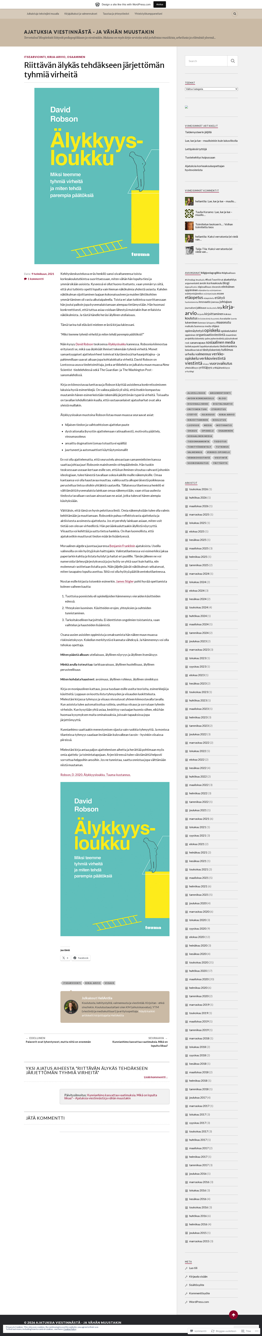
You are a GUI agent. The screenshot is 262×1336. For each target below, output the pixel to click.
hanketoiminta (191, 302)
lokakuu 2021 (197, 827)
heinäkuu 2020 (198, 945)
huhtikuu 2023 (198, 700)
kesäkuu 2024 (197, 599)
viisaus (109, 983)
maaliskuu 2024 (199, 624)
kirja (219, 307)
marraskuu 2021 (199, 818)
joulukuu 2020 (198, 903)
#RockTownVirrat (214, 279)
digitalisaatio (223, 404)
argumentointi (192, 283)
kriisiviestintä (204, 318)
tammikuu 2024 (199, 632)
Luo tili (193, 1268)
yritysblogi (189, 371)
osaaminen (76, 56)
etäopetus (194, 297)
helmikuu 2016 (198, 1224)
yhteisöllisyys (192, 367)
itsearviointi (35, 56)
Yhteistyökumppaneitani (148, 13)
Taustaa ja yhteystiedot (116, 13)
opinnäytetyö (194, 331)
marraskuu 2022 (199, 742)
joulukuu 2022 (198, 734)
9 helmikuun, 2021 (43, 273)
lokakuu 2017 (197, 1114)
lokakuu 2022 (197, 751)
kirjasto (200, 314)
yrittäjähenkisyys (221, 367)
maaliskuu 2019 (199, 1021)
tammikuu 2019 (199, 1030)
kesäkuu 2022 (197, 768)
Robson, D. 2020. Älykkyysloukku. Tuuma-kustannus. (95, 775)
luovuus (202, 322)
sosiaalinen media (220, 342)
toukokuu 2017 (198, 1131)
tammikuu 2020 (199, 996)
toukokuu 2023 (198, 692)
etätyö (220, 298)
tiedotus (220, 441)
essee (220, 293)
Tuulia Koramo (204, 212)
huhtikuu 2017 (198, 1139)
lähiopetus (211, 323)
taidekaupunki (192, 346)
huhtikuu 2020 (198, 970)
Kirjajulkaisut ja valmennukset (80, 13)
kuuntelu (215, 318)
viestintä (193, 363)
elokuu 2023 (196, 675)
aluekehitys (230, 279)
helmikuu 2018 (198, 1080)
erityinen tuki (197, 409)
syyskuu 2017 (197, 1122)
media (208, 326)
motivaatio (224, 425)
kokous (227, 314)
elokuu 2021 (196, 844)
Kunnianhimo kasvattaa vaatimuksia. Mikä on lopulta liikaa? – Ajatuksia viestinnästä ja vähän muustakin (110, 1096)
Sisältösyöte (196, 1284)
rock (187, 342)
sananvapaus (198, 342)
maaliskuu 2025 (199, 548)
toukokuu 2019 (198, 1013)
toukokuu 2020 (198, 962)
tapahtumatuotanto (209, 346)
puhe (207, 338)
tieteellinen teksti (193, 349)
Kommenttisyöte (199, 1293)
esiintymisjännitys (194, 293)
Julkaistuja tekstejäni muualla (43, 13)
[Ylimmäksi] (233, 1314)
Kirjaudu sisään (198, 1276)
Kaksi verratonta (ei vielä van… (216, 238)
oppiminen (190, 335)
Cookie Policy (69, 1329)
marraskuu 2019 (199, 1004)
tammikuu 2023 (199, 725)
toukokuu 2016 (198, 1207)
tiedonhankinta (228, 346)
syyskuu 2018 (197, 1055)
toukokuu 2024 (198, 607)
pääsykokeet (231, 338)
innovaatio (205, 301)
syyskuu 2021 (197, 835)
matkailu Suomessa (194, 326)
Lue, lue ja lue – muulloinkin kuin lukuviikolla (211, 140)
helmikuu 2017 (198, 1156)
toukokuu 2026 (198, 489)
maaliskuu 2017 (199, 1148)
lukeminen (191, 322)
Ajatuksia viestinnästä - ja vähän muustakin (89, 31)
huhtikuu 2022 (198, 776)
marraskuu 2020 (199, 911)
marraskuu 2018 (199, 1038)
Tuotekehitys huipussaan (200, 157)
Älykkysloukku (117, 344)
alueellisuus (196, 393)
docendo (216, 286)
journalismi (190, 307)
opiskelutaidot (229, 330)
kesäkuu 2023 (197, 683)
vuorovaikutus (220, 363)
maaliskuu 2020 (199, 979)
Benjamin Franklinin (122, 546)
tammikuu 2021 (199, 894)
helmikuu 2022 (198, 793)
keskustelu (212, 308)
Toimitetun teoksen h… (209, 224)
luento (234, 318)
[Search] (235, 14)
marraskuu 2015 (199, 1241)
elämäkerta (203, 290)
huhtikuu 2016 (198, 1215)
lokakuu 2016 (197, 1190)
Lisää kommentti (155, 1077)
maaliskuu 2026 (199, 506)
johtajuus (226, 302)
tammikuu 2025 (199, 565)
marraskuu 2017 (199, 1105)
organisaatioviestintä (210, 335)
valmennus (203, 354)
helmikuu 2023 (198, 717)
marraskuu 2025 (199, 514)
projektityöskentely (194, 338)
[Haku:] (211, 60)
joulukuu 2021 (198, 810)
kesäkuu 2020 (197, 953)
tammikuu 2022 (199, 801)
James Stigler (125, 581)
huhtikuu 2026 (198, 497)
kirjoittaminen (213, 314)
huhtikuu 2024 (198, 615)
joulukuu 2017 (198, 1097)
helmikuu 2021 (198, 886)
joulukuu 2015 (198, 1232)
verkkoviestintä (212, 358)
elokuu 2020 (196, 936)
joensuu (215, 302)
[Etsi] (232, 60)
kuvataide (225, 318)
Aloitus (159, 4)
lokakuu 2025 (197, 522)
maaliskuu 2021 (199, 877)
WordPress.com (199, 1301)
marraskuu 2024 (199, 573)
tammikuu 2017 (199, 1165)
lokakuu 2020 (197, 920)
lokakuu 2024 (197, 582)
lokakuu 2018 (197, 1046)
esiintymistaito (210, 294)
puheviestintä (217, 338)
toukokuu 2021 (198, 869)
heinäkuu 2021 (198, 852)
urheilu (190, 354)
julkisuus (201, 307)
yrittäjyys (205, 367)
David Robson (84, 344)
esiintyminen (215, 290)
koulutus (191, 318)
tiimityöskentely (211, 349)
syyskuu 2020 (197, 928)
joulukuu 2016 (198, 1173)
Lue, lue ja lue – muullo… (222, 201)
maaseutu (223, 322)
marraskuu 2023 (199, 649)
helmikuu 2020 (198, 987)
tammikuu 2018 (199, 1089)
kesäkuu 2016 (197, 1199)
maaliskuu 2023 (199, 708)
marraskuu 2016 (199, 1182)
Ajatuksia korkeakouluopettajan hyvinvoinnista (204, 167)
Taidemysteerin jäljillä (198, 132)
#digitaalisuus (228, 272)
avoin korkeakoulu (211, 283)
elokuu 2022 (196, 759)
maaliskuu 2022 (199, 784)
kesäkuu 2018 (197, 1063)
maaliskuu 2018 (199, 1072)
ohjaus (215, 326)
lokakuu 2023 (197, 658)
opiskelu (212, 330)
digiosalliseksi (191, 287)
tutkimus (227, 350)
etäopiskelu (209, 298)
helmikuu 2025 (198, 556)
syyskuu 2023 (197, 666)
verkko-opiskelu (218, 452)
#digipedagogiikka (211, 272)
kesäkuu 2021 (197, 861)
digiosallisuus (204, 286)
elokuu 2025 (196, 531)
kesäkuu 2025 (197, 539)
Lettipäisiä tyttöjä (196, 149)
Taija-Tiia (201, 248)
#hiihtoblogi (190, 280)
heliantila (200, 201)
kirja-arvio (56, 56)
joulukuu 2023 (198, 641)
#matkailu (200, 280)
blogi (226, 283)
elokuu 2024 (196, 590)
